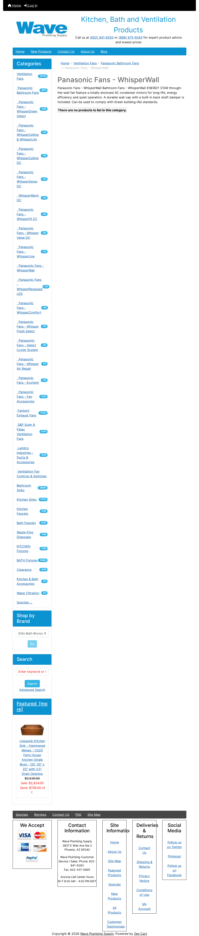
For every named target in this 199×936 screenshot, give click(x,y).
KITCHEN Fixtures (31, 548)
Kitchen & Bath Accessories (31, 581)
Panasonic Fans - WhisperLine (31, 251)
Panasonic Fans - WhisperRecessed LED (32, 287)
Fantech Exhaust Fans (31, 413)
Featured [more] (32, 706)
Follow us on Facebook (174, 870)
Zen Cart (140, 934)
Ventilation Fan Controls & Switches (31, 473)
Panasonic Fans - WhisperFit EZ (31, 214)
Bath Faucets (31, 523)
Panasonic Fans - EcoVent (31, 380)
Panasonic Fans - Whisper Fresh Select (31, 326)
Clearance (31, 570)
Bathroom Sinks (31, 487)
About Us (87, 51)
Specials (22, 815)
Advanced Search (32, 690)
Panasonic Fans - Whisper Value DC (31, 233)
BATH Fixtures (31, 560)
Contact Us (66, 51)
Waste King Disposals (31, 534)
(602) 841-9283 (101, 37)
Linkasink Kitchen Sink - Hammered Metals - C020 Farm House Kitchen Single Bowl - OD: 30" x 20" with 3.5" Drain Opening (32, 757)
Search (32, 684)
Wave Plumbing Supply (97, 934)
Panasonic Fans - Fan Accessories (31, 396)
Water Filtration (31, 593)
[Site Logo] (42, 29)
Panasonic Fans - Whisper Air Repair (31, 363)
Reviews (40, 815)
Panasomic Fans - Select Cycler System (31, 345)
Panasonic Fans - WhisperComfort (32, 307)
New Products (41, 51)
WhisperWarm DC (31, 198)
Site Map (93, 815)
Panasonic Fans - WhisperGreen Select (31, 109)
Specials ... (24, 602)
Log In (32, 5)
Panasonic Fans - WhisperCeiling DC (31, 156)
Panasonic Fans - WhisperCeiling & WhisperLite (31, 132)
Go (32, 644)
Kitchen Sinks (31, 499)
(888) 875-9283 (130, 37)
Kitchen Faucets (31, 511)
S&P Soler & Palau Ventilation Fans (31, 432)
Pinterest (174, 856)
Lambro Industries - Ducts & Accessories (31, 455)
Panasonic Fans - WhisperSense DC (31, 179)
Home (16, 5)
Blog (104, 51)
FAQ (78, 815)
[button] (192, 916)
